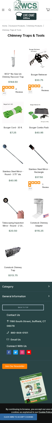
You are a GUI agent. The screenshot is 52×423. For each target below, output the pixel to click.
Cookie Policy (45, 412)
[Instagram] (22, 352)
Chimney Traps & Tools (11, 30)
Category (7, 286)
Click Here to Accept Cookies (18, 417)
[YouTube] (29, 352)
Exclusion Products (17, 26)
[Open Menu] (3, 10)
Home (4, 26)
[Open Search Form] (10, 10)
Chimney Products (34, 26)
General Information (14, 296)
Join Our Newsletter (14, 366)
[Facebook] (9, 352)
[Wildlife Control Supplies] (26, 5)
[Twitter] (15, 352)
